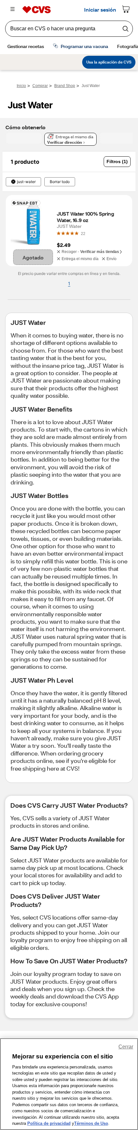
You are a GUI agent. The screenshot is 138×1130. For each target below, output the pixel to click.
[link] (83, 233)
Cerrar (125, 1046)
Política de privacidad (49, 1123)
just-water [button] (26, 182)
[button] (117, 161)
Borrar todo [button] (60, 182)
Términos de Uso (91, 1123)
